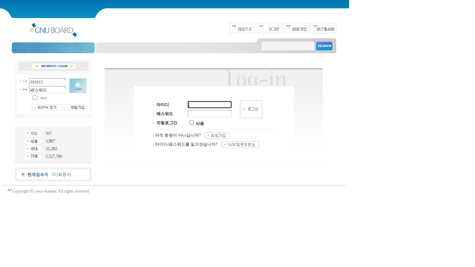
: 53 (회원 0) (49, 174)
